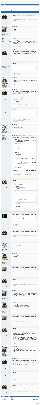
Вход (12, 4)
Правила (5, 4)
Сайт (2, 227)
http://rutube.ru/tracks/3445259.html (19, 128)
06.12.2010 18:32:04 (15, 26)
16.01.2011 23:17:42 (14, 290)
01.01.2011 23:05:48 (14, 265)
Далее (17, 10)
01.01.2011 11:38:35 (14, 135)
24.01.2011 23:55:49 (14, 346)
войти (30, 10)
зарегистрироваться (35, 10)
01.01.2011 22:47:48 (14, 212)
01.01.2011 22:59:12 (14, 242)
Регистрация (9, 4)
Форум (2, 4)
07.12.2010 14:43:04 (15, 49)
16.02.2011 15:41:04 (14, 358)
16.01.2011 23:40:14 (14, 302)
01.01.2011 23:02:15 (14, 253)
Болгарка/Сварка (35, 399)
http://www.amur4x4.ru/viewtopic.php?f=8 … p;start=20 (21, 306)
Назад (6, 10)
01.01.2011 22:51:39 (14, 229)
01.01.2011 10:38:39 (14, 124)
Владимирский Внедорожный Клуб (10, 2)
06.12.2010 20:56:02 (15, 38)
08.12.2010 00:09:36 (15, 77)
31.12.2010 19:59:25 (15, 89)
